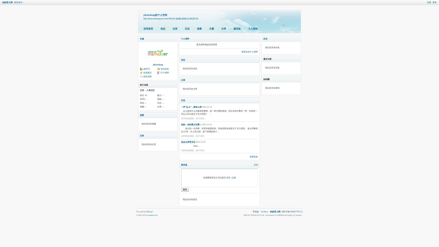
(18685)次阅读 (187, 150)
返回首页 (18, 2)
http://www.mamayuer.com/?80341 (159, 18)
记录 (175, 28)
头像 (142, 39)
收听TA (146, 69)
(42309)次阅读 (187, 118)
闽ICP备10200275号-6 (291, 211)
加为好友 (165, 69)
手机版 (256, 211)
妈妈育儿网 (7, 2)
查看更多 (254, 157)
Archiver (264, 211)
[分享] (189, 18)
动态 (163, 28)
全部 (256, 165)
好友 (265, 39)
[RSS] (195, 18)
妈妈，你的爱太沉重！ (191, 124)
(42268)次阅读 (187, 136)
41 (146, 95)
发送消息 (147, 76)
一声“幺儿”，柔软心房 (191, 107)
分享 (223, 28)
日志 (187, 28)
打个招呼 (165, 73)
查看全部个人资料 (249, 52)
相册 (199, 28)
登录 (434, 2)
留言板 (237, 28)
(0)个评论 (200, 118)
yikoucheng (158, 64)
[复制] (184, 18)
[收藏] (178, 18)
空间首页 (148, 28)
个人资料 (253, 28)
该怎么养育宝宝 (188, 142)
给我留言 (147, 73)
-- (163, 95)
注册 (429, 2)
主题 (211, 28)
